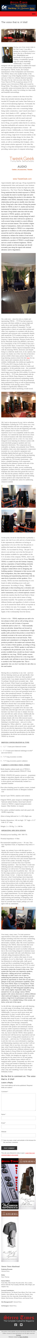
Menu (34, 14)
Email (3, 1123)
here (28, 358)
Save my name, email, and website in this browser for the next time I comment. (19, 1141)
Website (3, 1131)
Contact (18, 1335)
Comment (4, 1091)
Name (3, 1114)
